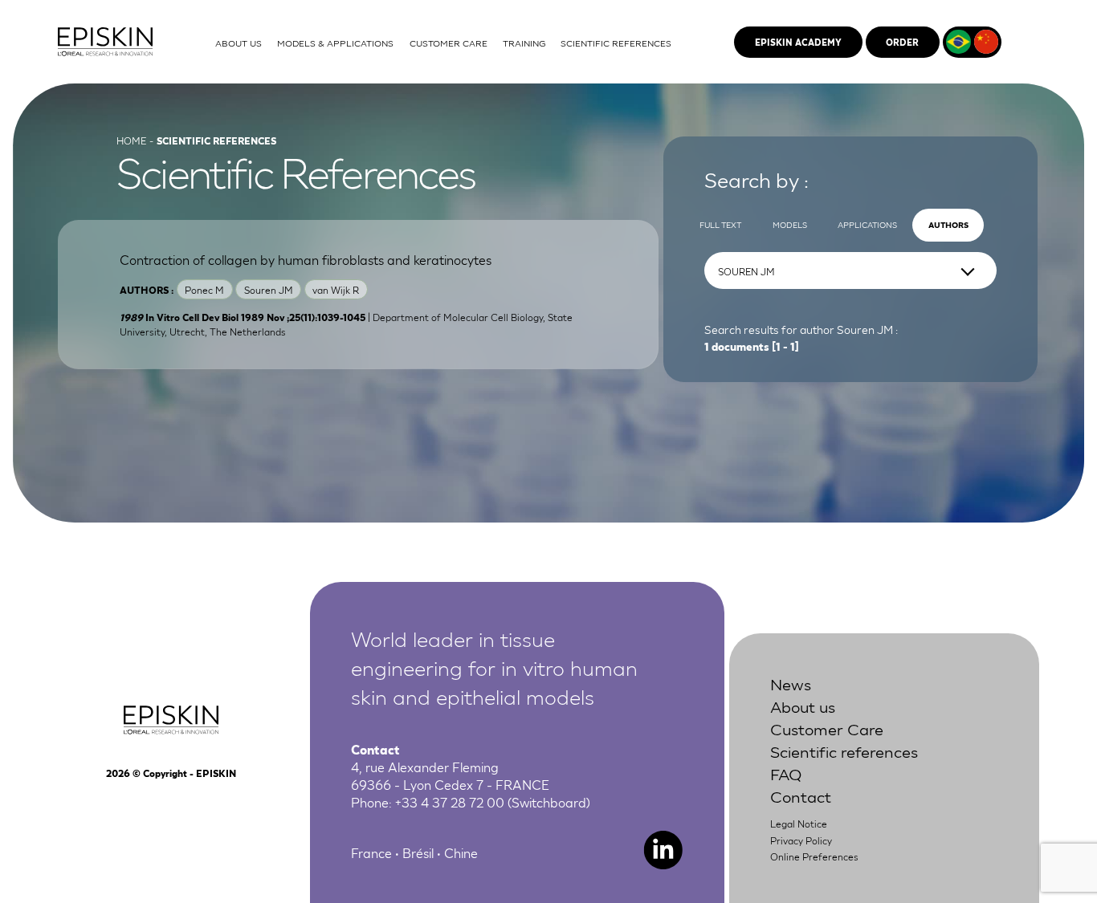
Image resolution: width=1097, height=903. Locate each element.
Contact (800, 795)
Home (131, 140)
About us (802, 705)
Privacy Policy (801, 840)
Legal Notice (798, 823)
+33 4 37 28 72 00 (449, 802)
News (790, 683)
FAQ (785, 773)
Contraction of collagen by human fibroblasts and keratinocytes (305, 259)
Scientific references (844, 750)
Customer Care (826, 728)
